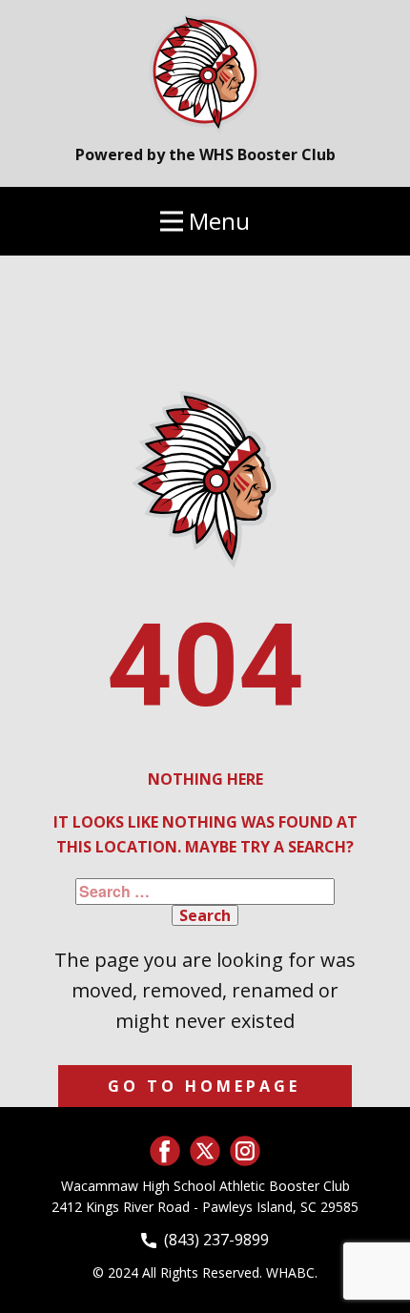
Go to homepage (204, 1086)
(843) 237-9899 (212, 1239)
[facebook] (165, 1151)
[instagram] (245, 1151)
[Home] (205, 71)
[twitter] (205, 1151)
